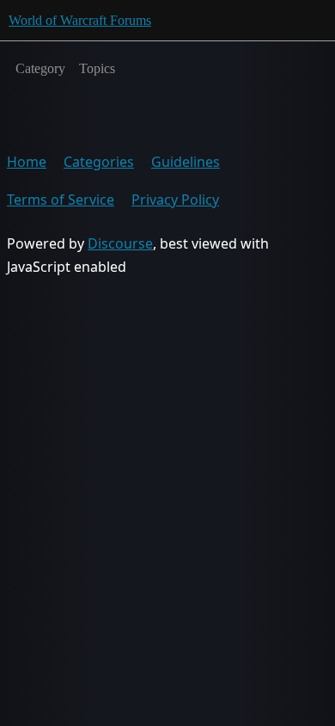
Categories (99, 161)
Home (26, 161)
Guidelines (185, 161)
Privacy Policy (175, 199)
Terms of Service (60, 199)
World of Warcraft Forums (80, 20)
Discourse (120, 243)
